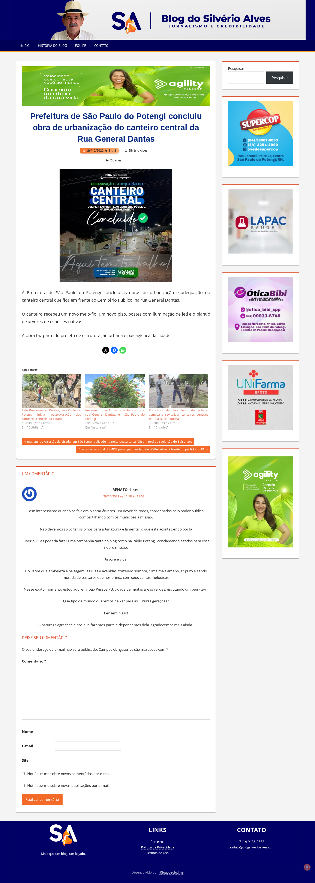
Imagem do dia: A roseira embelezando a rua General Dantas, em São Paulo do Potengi (115, 414)
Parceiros (157, 841)
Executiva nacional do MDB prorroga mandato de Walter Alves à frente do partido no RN (141, 450)
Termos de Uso (157, 853)
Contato (101, 45)
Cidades (116, 160)
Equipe (80, 45)
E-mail (27, 745)
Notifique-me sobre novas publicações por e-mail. (68, 785)
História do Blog (52, 45)
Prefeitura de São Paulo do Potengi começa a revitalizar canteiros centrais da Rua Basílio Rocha (178, 414)
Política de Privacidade (157, 847)
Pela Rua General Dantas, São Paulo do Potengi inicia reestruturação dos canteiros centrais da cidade (51, 414)
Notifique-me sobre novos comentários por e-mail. (69, 773)
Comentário (34, 661)
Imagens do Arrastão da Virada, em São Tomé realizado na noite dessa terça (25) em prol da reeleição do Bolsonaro (109, 442)
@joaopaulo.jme (171, 872)
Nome (27, 731)
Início (25, 45)
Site (25, 760)
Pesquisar (236, 68)
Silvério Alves (138, 150)
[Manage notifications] (307, 867)
